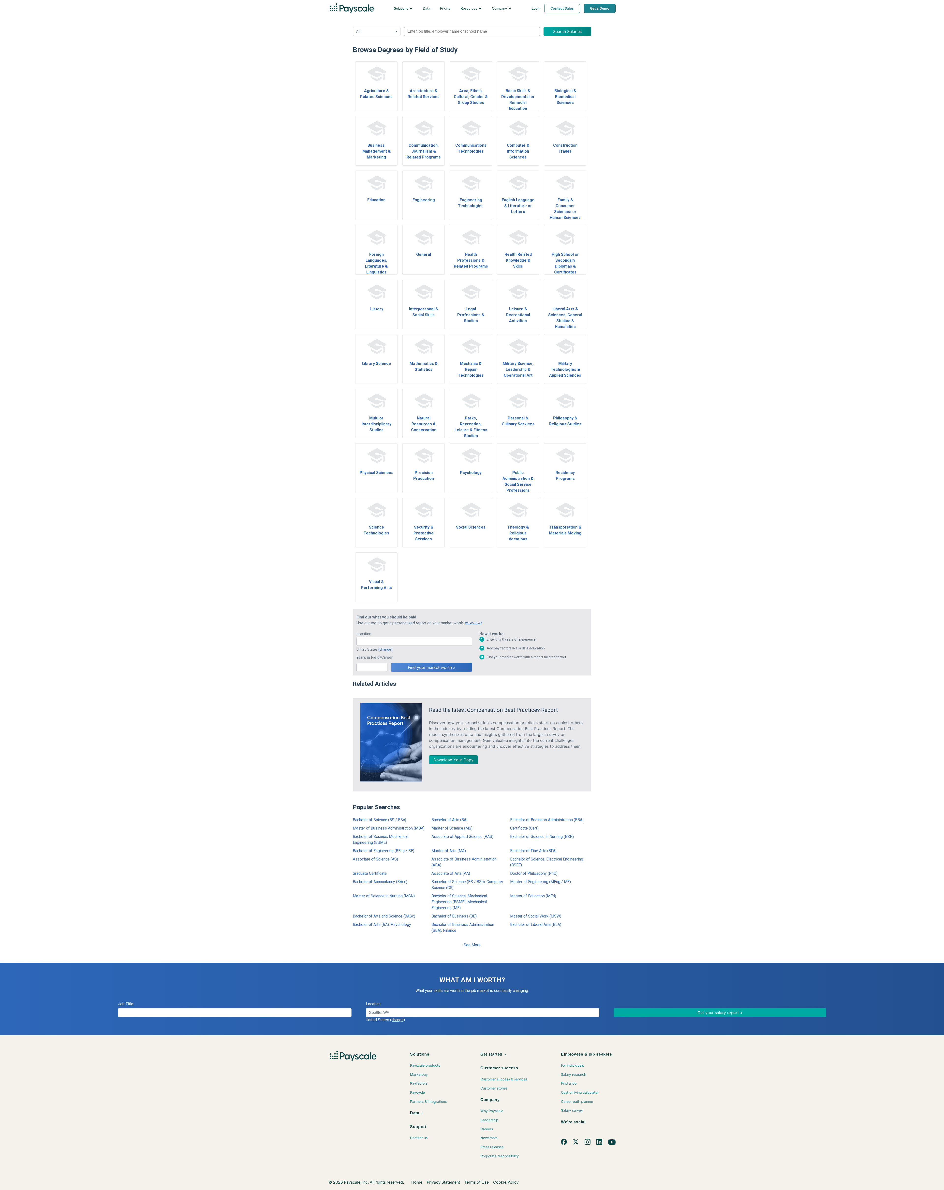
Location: (364, 633)
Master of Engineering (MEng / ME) (540, 881)
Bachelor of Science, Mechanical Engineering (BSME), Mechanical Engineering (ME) (459, 902)
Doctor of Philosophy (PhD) (534, 873)
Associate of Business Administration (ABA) (464, 862)
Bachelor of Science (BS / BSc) (379, 819)
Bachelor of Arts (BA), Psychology (382, 924)
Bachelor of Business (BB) (454, 916)
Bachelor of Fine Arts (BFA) (533, 850)
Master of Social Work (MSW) (535, 916)
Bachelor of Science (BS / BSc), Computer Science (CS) (467, 884)
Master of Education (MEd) (533, 896)
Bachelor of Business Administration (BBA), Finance (462, 927)
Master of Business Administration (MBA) (389, 828)
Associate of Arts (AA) (450, 873)
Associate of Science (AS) (375, 859)
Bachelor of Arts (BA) (449, 819)
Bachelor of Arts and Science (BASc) (384, 916)
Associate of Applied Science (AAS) (462, 836)
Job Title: (126, 1004)
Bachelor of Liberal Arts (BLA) (535, 924)
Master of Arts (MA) (448, 850)
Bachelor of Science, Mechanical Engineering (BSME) (380, 839)
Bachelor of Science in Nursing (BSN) (542, 836)
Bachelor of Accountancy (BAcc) (380, 881)
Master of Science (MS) (451, 828)
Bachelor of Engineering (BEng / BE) (383, 850)
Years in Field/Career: (374, 657)
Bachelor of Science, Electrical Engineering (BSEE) (546, 862)
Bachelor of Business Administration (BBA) (547, 819)
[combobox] (472, 31)
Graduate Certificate (370, 873)
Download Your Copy (453, 759)
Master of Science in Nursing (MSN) (384, 896)
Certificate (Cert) (524, 828)
